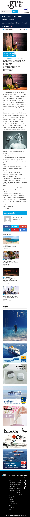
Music (18, 23)
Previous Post (9, 29)
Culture (11, 19)
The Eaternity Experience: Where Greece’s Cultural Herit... (10, 280)
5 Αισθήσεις (8, 277)
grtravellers (5, 26)
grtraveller (10, 58)
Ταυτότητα (12, 496)
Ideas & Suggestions (8, 23)
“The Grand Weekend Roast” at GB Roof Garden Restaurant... (10, 262)
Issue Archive (11, 16)
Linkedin (8, 230)
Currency (4, 19)
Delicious (24, 230)
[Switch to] (11, 26)
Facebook (8, 226)
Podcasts (24, 23)
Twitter (16, 226)
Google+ (24, 226)
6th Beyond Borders (19, 480)
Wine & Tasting (9, 53)
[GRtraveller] (15, 8)
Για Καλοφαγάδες (9, 55)
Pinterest (16, 230)
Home (4, 16)
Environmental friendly (10, 294)
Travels (20, 16)
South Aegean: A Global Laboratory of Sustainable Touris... (10, 297)
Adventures (8, 245)
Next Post (22, 29)
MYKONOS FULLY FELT (9, 246)
